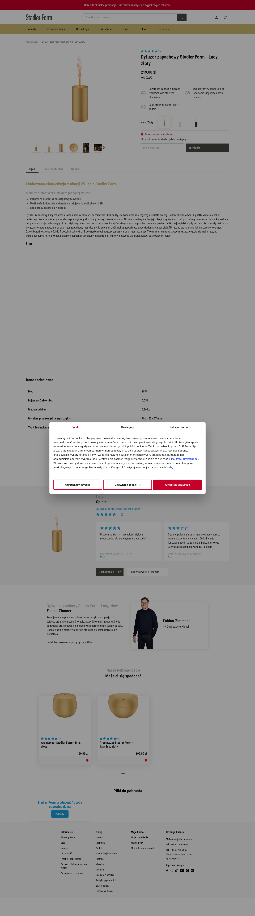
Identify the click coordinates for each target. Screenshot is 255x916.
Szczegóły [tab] (127, 426)
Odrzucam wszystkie (77, 484)
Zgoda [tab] (75, 426)
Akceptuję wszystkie (177, 484)
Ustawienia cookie (125, 484)
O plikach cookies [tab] (179, 426)
